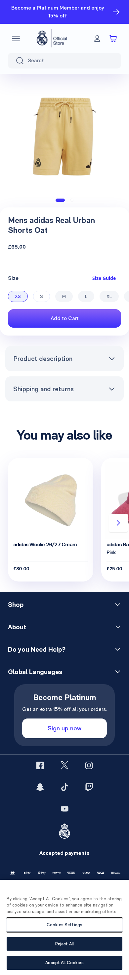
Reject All (64, 943)
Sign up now (64, 728)
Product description (42, 359)
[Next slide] (118, 523)
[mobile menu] (16, 38)
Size (13, 278)
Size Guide (104, 278)
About (17, 627)
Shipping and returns (43, 389)
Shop (15, 605)
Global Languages (35, 672)
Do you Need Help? (36, 649)
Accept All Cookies (64, 962)
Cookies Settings (64, 924)
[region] (64, 927)
